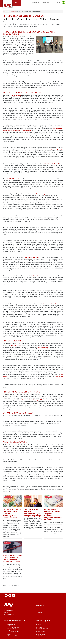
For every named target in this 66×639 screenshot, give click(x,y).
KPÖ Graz (50, 2)
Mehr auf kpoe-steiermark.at (14, 621)
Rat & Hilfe (40, 625)
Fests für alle (59, 376)
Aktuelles (40, 623)
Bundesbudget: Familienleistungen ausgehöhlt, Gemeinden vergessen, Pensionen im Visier (53, 514)
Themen (58, 2)
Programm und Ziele (12, 635)
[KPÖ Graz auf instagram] (10, 595)
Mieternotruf (41, 627)
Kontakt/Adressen (42, 633)
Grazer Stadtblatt (41, 634)
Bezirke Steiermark (15, 627)
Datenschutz (40, 605)
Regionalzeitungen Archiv (16, 630)
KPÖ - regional (11, 624)
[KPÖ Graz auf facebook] (6, 595)
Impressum (40, 609)
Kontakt (43, 2)
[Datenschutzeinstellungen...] (63, 2)
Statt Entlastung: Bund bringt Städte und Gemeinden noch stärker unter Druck (12, 558)
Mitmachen (36, 2)
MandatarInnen (41, 631)
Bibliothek (13, 633)
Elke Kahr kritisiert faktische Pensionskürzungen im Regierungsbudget (33, 512)
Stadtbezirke (40, 630)
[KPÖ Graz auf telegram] (13, 595)
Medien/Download (12, 628)
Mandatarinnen (14, 625)
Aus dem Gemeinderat (43, 628)
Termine (10, 623)
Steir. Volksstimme (15, 631)
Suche (40, 612)
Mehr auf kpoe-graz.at (42, 621)
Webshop (10, 634)
